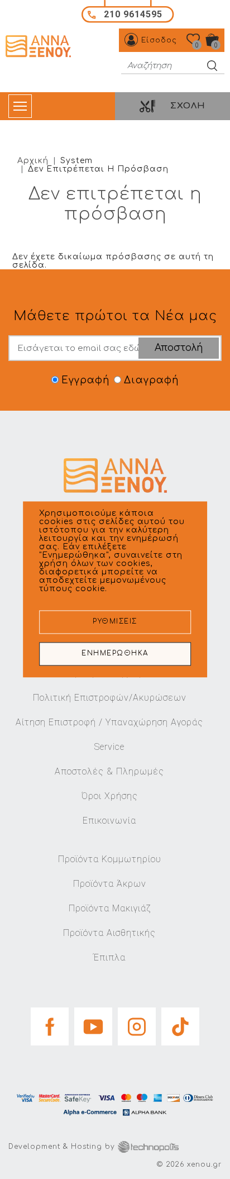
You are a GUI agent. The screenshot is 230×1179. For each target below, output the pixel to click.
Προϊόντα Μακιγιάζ (110, 908)
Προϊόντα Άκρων (109, 883)
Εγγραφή (85, 380)
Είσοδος (159, 40)
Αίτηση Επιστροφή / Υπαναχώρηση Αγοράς (109, 722)
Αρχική (33, 160)
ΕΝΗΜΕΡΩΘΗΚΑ (115, 654)
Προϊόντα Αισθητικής (109, 933)
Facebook (50, 1023)
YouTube (93, 1023)
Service (109, 746)
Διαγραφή (151, 380)
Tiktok (180, 1023)
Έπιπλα (109, 957)
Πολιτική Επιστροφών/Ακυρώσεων (109, 697)
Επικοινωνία (109, 820)
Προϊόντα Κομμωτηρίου (109, 859)
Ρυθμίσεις (115, 622)
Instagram (137, 1023)
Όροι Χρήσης (110, 796)
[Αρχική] (40, 46)
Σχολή (187, 106)
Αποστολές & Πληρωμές (109, 771)
